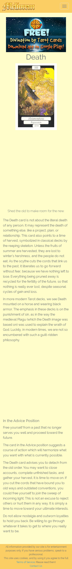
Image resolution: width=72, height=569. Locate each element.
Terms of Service (25, 562)
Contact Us (36, 566)
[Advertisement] (36, 168)
